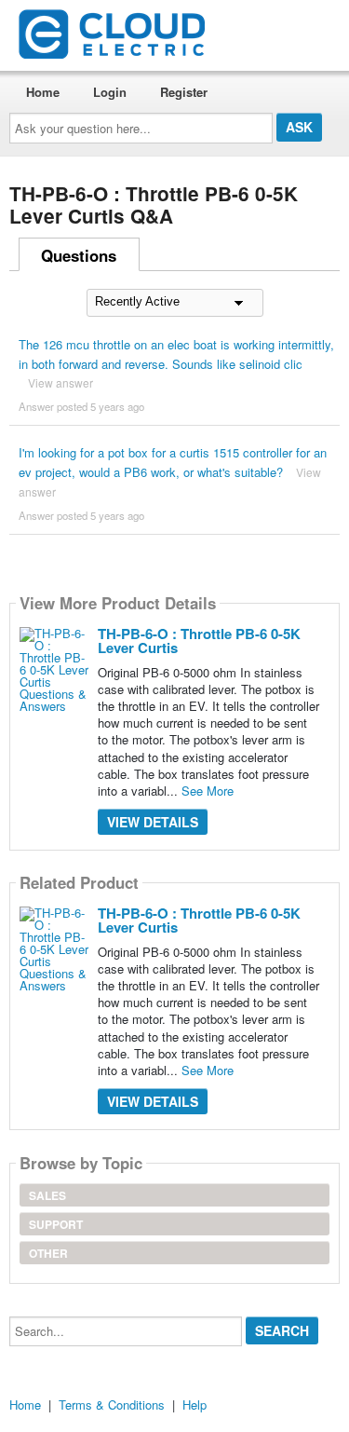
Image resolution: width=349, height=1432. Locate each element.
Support (56, 1224)
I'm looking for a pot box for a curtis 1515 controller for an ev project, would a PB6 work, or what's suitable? (173, 462)
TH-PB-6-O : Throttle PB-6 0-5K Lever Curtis (199, 640)
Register (184, 92)
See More (207, 790)
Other (48, 1253)
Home (43, 92)
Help (194, 1404)
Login (110, 92)
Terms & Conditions (112, 1404)
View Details (152, 821)
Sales (47, 1195)
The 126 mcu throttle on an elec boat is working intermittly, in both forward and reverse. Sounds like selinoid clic (176, 354)
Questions (78, 255)
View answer (60, 382)
